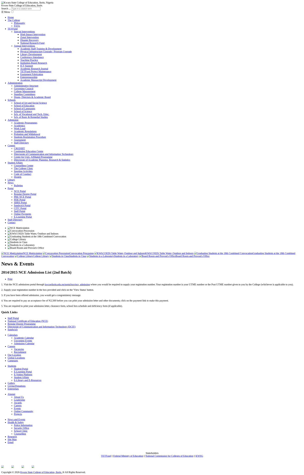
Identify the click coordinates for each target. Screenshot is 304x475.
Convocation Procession (82, 253)
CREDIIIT (19, 148)
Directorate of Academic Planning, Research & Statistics (42, 159)
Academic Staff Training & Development (40, 48)
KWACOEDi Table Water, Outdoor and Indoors (169, 253)
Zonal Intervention (29, 37)
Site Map (12, 439)
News (10, 182)
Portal (10, 188)
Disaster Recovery (29, 40)
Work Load (19, 128)
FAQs (17, 26)
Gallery (11, 383)
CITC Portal (20, 208)
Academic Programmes (25, 122)
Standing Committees (24, 94)
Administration (15, 83)
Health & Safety (16, 422)
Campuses (13, 360)
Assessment (20, 140)
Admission (13, 120)
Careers (11, 346)
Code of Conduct (22, 174)
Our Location (14, 355)
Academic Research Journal (34, 68)
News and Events (16, 419)
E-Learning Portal (23, 216)
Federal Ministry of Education (128, 456)
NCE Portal (20, 191)
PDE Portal (19, 199)
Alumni (11, 394)
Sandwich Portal (22, 205)
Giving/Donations (16, 386)
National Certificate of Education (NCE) (28, 321)
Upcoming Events (23, 340)
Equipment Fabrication (31, 74)
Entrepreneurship (28, 77)
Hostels (17, 177)
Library (11, 179)
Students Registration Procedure (30, 137)
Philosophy (19, 23)
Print (10, 279)
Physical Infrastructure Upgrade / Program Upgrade (46, 51)
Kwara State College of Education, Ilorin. (41, 472)
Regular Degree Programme (22, 324)
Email (10, 442)
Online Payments (22, 214)
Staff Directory (21, 142)
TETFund (13, 28)
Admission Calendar (24, 343)
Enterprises (13, 388)
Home (11, 17)
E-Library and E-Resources (27, 380)
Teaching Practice (29, 60)
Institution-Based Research (33, 63)
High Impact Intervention (32, 34)
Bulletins (18, 185)
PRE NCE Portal (22, 197)
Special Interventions (24, 31)
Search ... (6, 8)
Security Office (21, 428)
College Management (24, 91)
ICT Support (26, 65)
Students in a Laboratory (126, 256)
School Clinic (21, 431)
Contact (11, 222)
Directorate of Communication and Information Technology (43, 154)
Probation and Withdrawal (27, 134)
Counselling (20, 433)
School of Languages (24, 108)
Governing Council (23, 88)
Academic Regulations (25, 131)
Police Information (23, 425)
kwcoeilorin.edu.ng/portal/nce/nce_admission (67, 284)
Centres (11, 145)
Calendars (13, 335)
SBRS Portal (20, 202)
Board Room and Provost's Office (192, 256)
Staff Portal (19, 211)
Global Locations (16, 357)
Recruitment (20, 352)
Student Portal (21, 368)
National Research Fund (32, 43)
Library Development (31, 54)
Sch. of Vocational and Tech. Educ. (31, 114)
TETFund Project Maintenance (35, 71)
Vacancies (19, 349)
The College (14, 20)
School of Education (24, 105)
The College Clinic (23, 168)
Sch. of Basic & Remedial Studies (31, 117)
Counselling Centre (23, 165)
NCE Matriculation (32, 253)
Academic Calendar (24, 337)
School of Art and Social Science (30, 102)
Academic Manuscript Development (38, 80)
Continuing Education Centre (28, 151)
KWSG (199, 456)
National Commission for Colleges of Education (169, 456)
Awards (18, 402)
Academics (19, 125)
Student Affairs (15, 162)
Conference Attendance (32, 57)
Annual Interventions (24, 45)
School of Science (23, 111)
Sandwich (13, 329)
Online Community (23, 411)
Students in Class (77, 256)
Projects (18, 414)
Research (12, 436)
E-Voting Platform (23, 374)
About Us (19, 397)
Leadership (19, 400)
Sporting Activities (23, 171)
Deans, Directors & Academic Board (32, 97)
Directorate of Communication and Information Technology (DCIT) (41, 326)
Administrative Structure (26, 85)
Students (12, 366)
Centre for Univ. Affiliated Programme (33, 157)
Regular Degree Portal (25, 194)
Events (17, 408)
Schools (12, 100)
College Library (41, 256)
